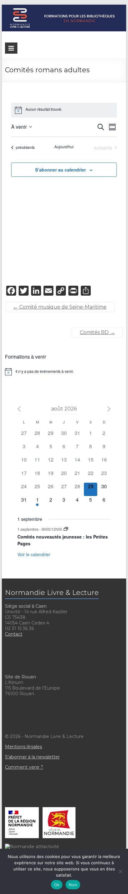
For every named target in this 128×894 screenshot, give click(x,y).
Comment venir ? (24, 767)
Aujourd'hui (64, 146)
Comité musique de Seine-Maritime (60, 307)
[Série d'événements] (66, 529)
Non (73, 884)
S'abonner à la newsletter (32, 757)
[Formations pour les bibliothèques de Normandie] (64, 8)
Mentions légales (23, 746)
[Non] (120, 871)
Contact (13, 634)
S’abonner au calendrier (60, 170)
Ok (57, 884)
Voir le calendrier (33, 554)
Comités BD (97, 332)
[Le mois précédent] (109, 409)
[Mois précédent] (19, 409)
